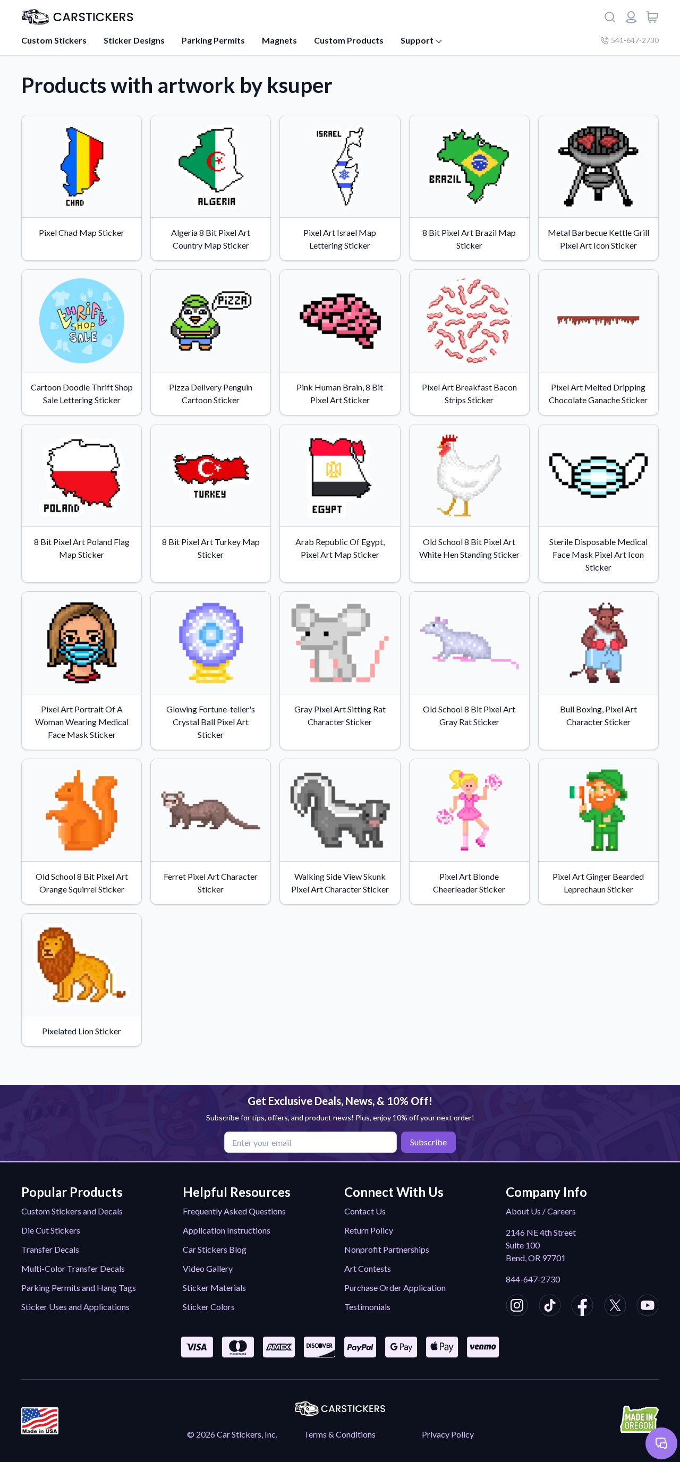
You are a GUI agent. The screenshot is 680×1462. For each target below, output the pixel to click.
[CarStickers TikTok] (550, 1307)
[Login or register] (631, 17)
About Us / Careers (541, 1211)
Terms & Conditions (340, 1434)
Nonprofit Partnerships (386, 1249)
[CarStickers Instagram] (517, 1307)
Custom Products (349, 40)
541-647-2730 (635, 40)
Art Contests (367, 1268)
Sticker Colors (209, 1307)
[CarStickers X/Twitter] (615, 1307)
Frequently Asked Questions (234, 1211)
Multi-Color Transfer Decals (73, 1268)
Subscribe (428, 1142)
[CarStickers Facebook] (582, 1307)
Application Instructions (226, 1230)
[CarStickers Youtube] (647, 1307)
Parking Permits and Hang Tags (78, 1287)
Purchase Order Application (395, 1287)
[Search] (610, 17)
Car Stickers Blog (214, 1249)
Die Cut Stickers (50, 1230)
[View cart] (652, 17)
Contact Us (365, 1211)
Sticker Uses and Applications (75, 1307)
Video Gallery (208, 1268)
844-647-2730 (533, 1279)
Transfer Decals (50, 1249)
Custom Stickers (54, 40)
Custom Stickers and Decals (72, 1211)
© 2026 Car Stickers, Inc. (232, 1434)
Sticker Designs (134, 40)
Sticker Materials (214, 1287)
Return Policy (368, 1230)
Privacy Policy (448, 1434)
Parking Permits (213, 40)
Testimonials (367, 1307)
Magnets (279, 40)
